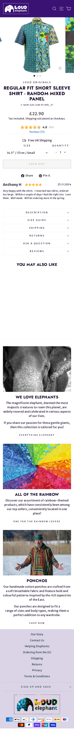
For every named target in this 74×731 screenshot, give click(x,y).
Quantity (60, 145)
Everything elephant (37, 435)
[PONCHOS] (37, 553)
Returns (37, 235)
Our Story (37, 634)
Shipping (30, 118)
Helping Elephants (37, 646)
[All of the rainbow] (37, 466)
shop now (37, 623)
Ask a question (37, 243)
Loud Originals (37, 82)
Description (37, 212)
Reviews (37, 251)
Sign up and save (36, 686)
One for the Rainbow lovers (37, 521)
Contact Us (37, 640)
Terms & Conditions (37, 676)
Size (27, 145)
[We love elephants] (37, 369)
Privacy (37, 670)
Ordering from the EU (37, 652)
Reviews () (37, 131)
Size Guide (37, 220)
